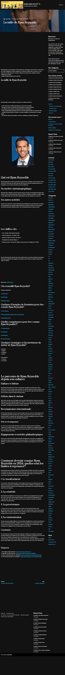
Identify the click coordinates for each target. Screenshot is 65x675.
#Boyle (50, 290)
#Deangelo (51, 317)
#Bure (49, 299)
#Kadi (49, 380)
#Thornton (51, 486)
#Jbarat (50, 369)
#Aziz (49, 276)
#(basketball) (51, 207)
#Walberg (50, 504)
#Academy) (51, 267)
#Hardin (50, 348)
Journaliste (51, 531)
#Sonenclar (51, 475)
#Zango (50, 517)
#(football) (50, 218)
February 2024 (51, 169)
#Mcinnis (50, 407)
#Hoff (49, 362)
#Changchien (51, 303)
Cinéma (50, 526)
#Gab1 (50, 339)
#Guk (49, 346)
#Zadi (49, 515)
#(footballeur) (51, 220)
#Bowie (50, 288)
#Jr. (49, 375)
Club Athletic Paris (6, 318)
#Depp (50, 319)
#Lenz (49, 396)
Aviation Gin (5, 293)
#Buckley (50, 297)
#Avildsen (50, 274)
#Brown (50, 294)
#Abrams (50, 265)
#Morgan (50, 414)
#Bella (49, 281)
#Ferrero (50, 333)
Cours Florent (5, 311)
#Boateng (50, 283)
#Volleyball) (51, 497)
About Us (50, 104)
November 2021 (52, 182)
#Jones (50, 373)
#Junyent (50, 378)
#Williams (50, 511)
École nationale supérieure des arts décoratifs (13, 314)
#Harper (50, 351)
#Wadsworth (51, 502)
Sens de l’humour (6, 338)
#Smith (50, 470)
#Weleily (50, 508)
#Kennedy (50, 384)
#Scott (50, 463)
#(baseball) (51, 204)
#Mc (49, 405)
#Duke (50, 324)
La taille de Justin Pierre (54, 93)
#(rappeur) (50, 245)
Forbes (11, 282)
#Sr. (49, 477)
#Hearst (50, 353)
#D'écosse (50, 315)
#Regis (50, 441)
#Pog (49, 432)
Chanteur (50, 524)
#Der (49, 321)
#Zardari (50, 520)
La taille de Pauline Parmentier (55, 80)
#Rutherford (51, 457)
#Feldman (50, 330)
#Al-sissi (50, 272)
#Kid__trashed (51, 387)
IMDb (8, 282)
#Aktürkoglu (51, 270)
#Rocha (50, 445)
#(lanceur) (50, 231)
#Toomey (50, 490)
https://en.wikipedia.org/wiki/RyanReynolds (31, 555)
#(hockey (50, 227)
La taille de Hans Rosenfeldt (54, 84)
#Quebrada (51, 436)
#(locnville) (51, 234)
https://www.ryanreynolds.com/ (23, 551)
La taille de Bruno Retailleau (54, 82)
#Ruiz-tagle (51, 450)
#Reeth (50, 438)
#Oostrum (50, 423)
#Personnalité (51, 430)
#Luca (49, 400)
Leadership (4, 331)
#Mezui (50, 409)
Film (49, 529)
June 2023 (50, 173)
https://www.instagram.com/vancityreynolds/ (31, 556)
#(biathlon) (50, 209)
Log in (49, 537)
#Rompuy (50, 448)
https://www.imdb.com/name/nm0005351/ (26, 553)
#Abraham (50, 263)
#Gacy (50, 342)
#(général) (50, 222)
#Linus (50, 398)
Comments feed (52, 542)
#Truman (50, 493)
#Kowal (50, 391)
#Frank (50, 337)
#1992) (50, 254)
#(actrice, (50, 200)
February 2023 (51, 178)
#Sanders (50, 461)
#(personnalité (51, 240)
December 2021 (52, 180)
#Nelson (50, 420)
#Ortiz (49, 425)
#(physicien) (51, 243)
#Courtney (50, 310)
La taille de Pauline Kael (53, 91)
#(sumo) (50, 249)
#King (49, 389)
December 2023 (52, 171)
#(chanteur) (51, 213)
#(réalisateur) (51, 247)
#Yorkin (50, 513)
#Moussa (50, 416)
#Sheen (50, 466)
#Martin (50, 402)
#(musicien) (51, 236)
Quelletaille (9, 654)
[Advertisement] (23, 41)
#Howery (50, 366)
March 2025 (51, 160)
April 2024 (50, 164)
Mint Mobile (4, 297)
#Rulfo (50, 452)
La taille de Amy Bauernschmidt (55, 78)
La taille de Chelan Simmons (54, 87)
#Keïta (50, 382)
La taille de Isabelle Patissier (55, 89)
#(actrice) (50, 202)
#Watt (49, 506)
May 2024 (50, 162)
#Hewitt (50, 357)
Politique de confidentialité (55, 106)
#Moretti (50, 411)
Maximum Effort (5, 300)
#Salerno (50, 459)
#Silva (49, 468)
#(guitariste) (51, 225)
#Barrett (50, 279)
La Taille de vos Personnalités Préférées (10, 615)
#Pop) (49, 434)
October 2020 (51, 187)
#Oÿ (49, 427)
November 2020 (52, 184)
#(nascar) (50, 238)
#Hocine (50, 360)
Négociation (5, 335)
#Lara (49, 393)
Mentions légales (53, 110)
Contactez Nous (52, 108)
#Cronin (50, 312)
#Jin (49, 371)
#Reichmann (51, 443)
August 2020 (51, 191)
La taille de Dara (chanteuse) (55, 96)
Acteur (50, 522)
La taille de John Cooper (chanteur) (41, 650)
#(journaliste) (51, 229)
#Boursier (50, 285)
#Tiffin (49, 488)
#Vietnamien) (51, 495)
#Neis (49, 418)
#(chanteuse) (51, 216)
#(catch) (50, 211)
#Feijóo (50, 328)
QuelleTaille (7, 18)
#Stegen (50, 479)
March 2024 (51, 166)
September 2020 (52, 189)
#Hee (49, 355)
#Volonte (50, 499)
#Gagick (50, 344)
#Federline (51, 326)
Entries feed (51, 539)
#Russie (50, 454)
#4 (49, 261)
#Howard (50, 364)
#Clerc (50, 306)
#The (49, 484)
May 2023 (50, 175)
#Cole (49, 308)
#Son (49, 472)
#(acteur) (50, 198)
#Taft (49, 481)
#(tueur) (50, 252)
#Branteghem (51, 292)
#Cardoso (50, 301)
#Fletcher (50, 335)
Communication (5, 328)
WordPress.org (51, 544)
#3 (49, 258)
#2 (49, 256)
